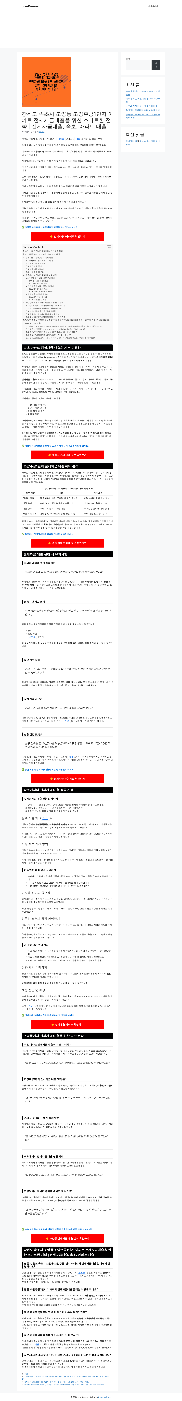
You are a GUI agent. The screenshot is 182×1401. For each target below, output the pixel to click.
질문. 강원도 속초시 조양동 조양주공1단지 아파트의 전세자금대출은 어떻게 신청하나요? (65, 326)
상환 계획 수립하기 (40, 297)
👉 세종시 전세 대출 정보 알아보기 (67, 454)
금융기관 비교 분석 (37, 263)
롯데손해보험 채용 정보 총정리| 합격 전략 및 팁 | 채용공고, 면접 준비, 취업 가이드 (57, 1382)
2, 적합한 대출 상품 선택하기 (42, 286)
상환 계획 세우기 (37, 269)
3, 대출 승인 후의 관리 (39, 294)
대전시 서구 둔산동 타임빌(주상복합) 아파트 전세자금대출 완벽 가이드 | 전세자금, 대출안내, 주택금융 (64, 1384)
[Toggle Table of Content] (108, 247)
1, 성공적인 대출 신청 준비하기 (42, 278)
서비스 (32, 637)
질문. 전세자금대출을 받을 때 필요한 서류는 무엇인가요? (53, 332)
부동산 (81, 1272)
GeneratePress (104, 1397)
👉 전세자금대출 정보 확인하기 (67, 778)
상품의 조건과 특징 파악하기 (44, 292)
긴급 (30, 1006)
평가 (71, 757)
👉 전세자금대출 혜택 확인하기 (67, 236)
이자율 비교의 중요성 (40, 289)
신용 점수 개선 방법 (40, 283)
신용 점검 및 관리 (37, 272)
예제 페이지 (153, 6)
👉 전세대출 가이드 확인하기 (67, 1024)
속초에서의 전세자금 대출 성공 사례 (41, 275)
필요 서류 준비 (36, 266)
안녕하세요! (131, 141)
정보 (26, 1374)
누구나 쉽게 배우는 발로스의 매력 (142, 106)
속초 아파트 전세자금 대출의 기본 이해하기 (44, 251)
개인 (37, 1344)
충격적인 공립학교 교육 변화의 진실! (143, 110)
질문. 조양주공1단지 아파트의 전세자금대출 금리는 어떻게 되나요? (57, 329)
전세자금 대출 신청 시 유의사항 (39, 257)
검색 (128, 58)
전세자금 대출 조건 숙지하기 (41, 260)
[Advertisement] (91, 31)
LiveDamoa (30, 6)
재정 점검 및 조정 (40, 300)
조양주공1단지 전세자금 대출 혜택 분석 (42, 254)
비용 (67, 721)
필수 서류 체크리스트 (40, 281)
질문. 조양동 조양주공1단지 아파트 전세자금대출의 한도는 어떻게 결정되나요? (62, 338)
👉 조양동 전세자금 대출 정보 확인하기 (67, 1238)
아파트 (61, 139)
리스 (45, 818)
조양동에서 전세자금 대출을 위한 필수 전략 (44, 302)
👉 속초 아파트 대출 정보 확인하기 (67, 543)
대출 (78, 139)
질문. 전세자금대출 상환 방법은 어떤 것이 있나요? (50, 335)
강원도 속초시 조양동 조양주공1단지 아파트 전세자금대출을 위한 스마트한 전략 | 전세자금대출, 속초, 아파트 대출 (67, 322)
